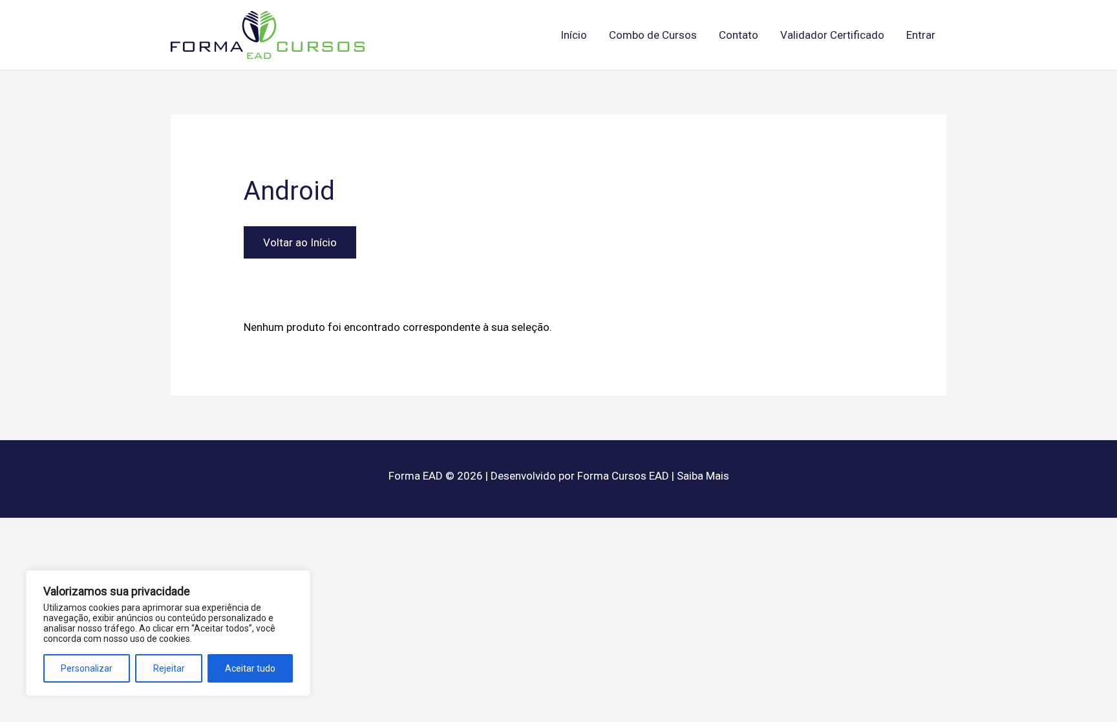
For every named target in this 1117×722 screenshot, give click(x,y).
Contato (738, 34)
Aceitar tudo (250, 668)
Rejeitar (169, 668)
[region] (168, 633)
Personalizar (86, 668)
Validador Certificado (832, 34)
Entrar (920, 34)
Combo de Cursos (653, 34)
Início (573, 34)
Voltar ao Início (300, 242)
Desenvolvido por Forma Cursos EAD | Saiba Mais (610, 475)
